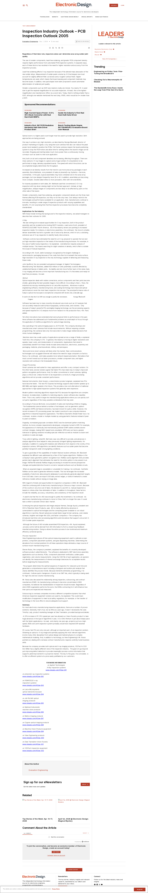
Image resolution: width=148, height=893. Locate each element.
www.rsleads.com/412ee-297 (33, 718)
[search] (27, 5)
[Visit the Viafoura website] (85, 841)
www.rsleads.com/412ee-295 (33, 703)
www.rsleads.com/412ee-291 (56, 670)
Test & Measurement (29, 26)
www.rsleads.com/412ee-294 (33, 694)
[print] (89, 48)
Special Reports (87, 16)
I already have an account (56, 855)
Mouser (97, 55)
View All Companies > (109, 59)
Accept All (139, 889)
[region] (56, 837)
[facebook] (50, 48)
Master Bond (99, 52)
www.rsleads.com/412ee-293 (33, 685)
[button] (23, 5)
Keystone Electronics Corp (103, 49)
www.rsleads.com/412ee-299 (33, 731)
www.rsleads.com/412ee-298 (33, 725)
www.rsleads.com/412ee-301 (33, 744)
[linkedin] (53, 48)
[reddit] (59, 48)
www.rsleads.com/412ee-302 (33, 751)
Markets (55, 16)
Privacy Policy (56, 889)
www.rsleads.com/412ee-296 (33, 712)
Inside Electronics (101, 16)
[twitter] (56, 48)
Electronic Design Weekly (70, 16)
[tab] (27, 833)
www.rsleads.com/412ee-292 (33, 676)
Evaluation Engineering (30, 41)
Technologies (44, 16)
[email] (62, 48)
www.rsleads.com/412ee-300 (33, 738)
